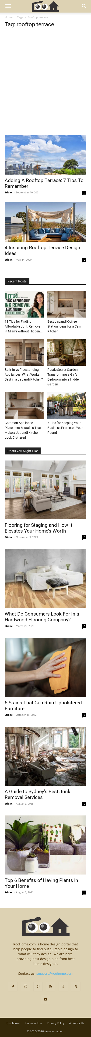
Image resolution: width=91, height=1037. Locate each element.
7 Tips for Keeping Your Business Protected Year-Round (65, 427)
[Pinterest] (38, 986)
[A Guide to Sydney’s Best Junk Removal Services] (45, 756)
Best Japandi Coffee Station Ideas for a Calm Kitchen (64, 326)
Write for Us (76, 1023)
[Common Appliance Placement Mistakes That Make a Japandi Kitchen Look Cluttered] (24, 405)
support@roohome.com (54, 973)
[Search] (84, 6)
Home (9, 17)
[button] (7, 6)
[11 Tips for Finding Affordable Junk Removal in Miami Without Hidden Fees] (24, 304)
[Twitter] (75, 986)
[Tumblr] (63, 986)
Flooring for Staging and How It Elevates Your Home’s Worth (38, 528)
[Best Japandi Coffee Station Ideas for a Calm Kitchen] (67, 304)
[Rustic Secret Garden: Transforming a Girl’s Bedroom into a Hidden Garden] (67, 352)
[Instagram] (25, 986)
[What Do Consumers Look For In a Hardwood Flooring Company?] (45, 578)
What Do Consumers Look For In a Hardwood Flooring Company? (42, 617)
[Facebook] (13, 986)
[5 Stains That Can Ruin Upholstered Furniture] (45, 667)
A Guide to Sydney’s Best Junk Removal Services (37, 794)
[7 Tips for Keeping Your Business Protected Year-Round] (67, 405)
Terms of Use (33, 1023)
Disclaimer (14, 1023)
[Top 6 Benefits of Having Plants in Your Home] (45, 845)
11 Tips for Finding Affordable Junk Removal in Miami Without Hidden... (24, 326)
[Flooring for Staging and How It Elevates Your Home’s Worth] (45, 490)
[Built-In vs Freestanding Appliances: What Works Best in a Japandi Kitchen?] (24, 352)
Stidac (9, 192)
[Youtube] (45, 999)
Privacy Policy (55, 1023)
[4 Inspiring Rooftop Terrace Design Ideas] (45, 222)
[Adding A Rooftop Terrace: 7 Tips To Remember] (45, 155)
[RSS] (50, 986)
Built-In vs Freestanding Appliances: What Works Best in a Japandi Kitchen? (24, 374)
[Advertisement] (45, 87)
